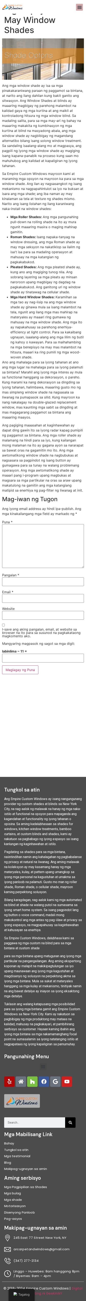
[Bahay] (21, 1081)
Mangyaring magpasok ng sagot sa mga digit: (38, 643)
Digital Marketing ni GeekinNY (53, 1291)
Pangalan (10, 575)
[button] (79, 7)
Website (8, 608)
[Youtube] (67, 1081)
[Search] (70, 1122)
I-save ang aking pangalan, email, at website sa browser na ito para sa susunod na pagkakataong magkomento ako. (41, 633)
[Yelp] (9, 1081)
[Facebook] (44, 1081)
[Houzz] (32, 1081)
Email (7, 592)
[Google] (55, 1081)
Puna (7, 522)
